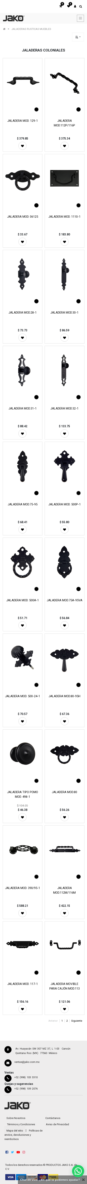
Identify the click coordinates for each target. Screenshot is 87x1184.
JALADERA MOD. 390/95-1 (22, 888)
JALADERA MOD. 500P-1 (64, 504)
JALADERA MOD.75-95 (22, 504)
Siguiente (76, 1020)
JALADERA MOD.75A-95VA (64, 600)
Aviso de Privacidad (57, 1124)
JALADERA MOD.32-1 (64, 408)
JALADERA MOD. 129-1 (22, 121)
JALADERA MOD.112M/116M (64, 890)
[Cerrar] (83, 1180)
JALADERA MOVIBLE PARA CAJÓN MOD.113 (64, 986)
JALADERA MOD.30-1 (64, 312)
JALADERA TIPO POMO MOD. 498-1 (22, 794)
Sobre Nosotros (15, 1118)
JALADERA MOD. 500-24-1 (22, 696)
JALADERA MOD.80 (64, 792)
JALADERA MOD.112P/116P (64, 123)
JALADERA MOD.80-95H (64, 696)
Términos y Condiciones (21, 1124)
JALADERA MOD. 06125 (22, 216)
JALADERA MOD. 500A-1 (22, 600)
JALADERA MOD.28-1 (22, 312)
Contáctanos (52, 1118)
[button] (78, 37)
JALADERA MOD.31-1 (22, 408)
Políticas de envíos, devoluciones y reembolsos (23, 1135)
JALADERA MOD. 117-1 (22, 984)
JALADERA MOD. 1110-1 (64, 216)
